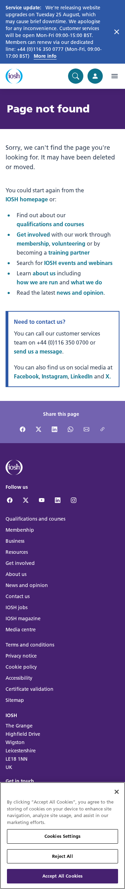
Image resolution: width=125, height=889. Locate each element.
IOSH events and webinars (78, 262)
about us (44, 273)
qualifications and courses (50, 224)
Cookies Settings (62, 836)
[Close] (116, 791)
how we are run (37, 282)
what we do (86, 282)
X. (108, 376)
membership (33, 243)
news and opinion (80, 292)
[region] (62, 835)
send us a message (38, 351)
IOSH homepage (27, 199)
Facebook (26, 376)
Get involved (33, 234)
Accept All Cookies (62, 876)
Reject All (62, 856)
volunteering (68, 243)
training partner (69, 252)
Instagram (55, 376)
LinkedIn (81, 376)
